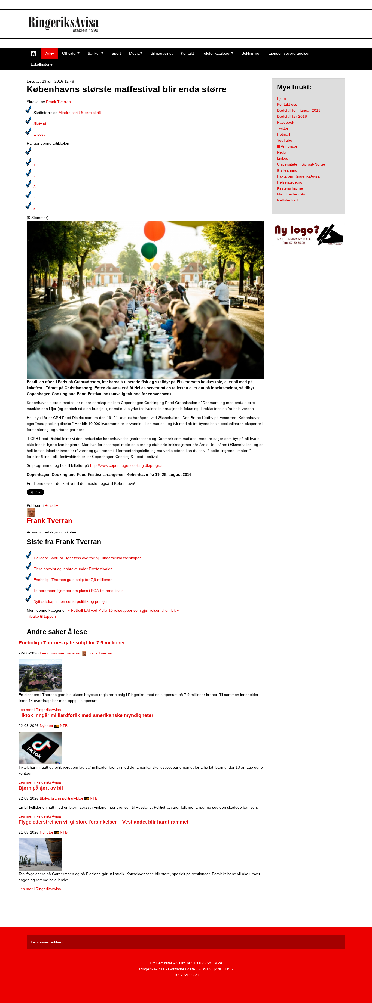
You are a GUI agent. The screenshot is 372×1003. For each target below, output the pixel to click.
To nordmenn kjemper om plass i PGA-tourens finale (78, 590)
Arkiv (49, 53)
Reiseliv (51, 505)
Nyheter (46, 725)
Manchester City (291, 194)
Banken (94, 53)
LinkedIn (284, 158)
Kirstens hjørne (290, 188)
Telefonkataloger (216, 53)
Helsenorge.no (289, 182)
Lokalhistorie (42, 64)
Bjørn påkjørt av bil (41, 788)
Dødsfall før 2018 (292, 116)
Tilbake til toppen (41, 616)
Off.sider (69, 53)
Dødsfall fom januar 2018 (299, 110)
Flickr (281, 152)
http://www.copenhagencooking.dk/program (127, 465)
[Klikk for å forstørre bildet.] (145, 299)
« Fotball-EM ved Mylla (87, 610)
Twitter (282, 128)
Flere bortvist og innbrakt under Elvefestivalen (72, 569)
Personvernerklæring (49, 942)
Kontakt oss (287, 104)
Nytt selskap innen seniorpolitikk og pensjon (71, 601)
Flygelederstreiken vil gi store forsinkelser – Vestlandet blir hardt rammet (103, 822)
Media (134, 53)
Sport (116, 53)
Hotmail (283, 134)
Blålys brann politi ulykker (61, 798)
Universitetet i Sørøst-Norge (301, 164)
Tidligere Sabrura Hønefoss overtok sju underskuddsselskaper (87, 558)
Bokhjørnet (251, 53)
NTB (64, 725)
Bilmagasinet (162, 53)
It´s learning (287, 170)
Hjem (281, 98)
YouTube (284, 140)
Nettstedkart (287, 200)
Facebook (285, 122)
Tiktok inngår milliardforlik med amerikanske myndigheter (86, 715)
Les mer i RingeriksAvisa (40, 709)
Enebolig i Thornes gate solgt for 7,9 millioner (72, 579)
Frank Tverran (58, 102)
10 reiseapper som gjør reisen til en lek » (143, 610)
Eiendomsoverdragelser (289, 53)
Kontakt (187, 53)
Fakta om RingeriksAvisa (298, 176)
